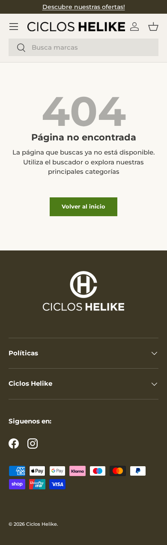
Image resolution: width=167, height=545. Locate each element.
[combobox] (83, 47)
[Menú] (13, 26)
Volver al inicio (83, 206)
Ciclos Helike (41, 524)
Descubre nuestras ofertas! (83, 6)
